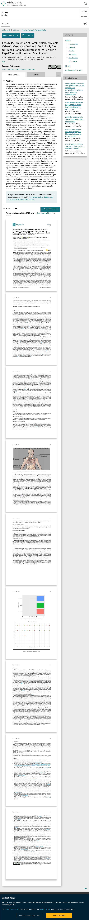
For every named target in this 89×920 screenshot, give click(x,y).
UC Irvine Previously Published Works (34, 30)
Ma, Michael (28, 57)
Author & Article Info (73, 70)
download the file (43, 213)
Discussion (73, 54)
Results (71, 51)
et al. (4, 61)
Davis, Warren (50, 57)
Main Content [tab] (13, 75)
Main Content (11, 208)
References (73, 61)
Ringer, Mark (12, 59)
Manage (83, 16)
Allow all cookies (59, 915)
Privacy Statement (11, 909)
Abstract (9, 80)
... (58, 75)
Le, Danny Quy (38, 57)
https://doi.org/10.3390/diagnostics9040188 (18, 69)
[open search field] (85, 3)
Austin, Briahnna (24, 59)
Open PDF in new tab (51, 209)
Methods (72, 47)
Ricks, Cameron (37, 59)
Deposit (84, 11)
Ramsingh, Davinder (15, 57)
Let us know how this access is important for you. (30, 198)
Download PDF (8, 35)
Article (68, 40)
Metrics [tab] (36, 75)
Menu (4, 24)
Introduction (73, 44)
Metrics (68, 66)
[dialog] (44, 907)
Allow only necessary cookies (29, 915)
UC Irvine (4, 15)
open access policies (36, 197)
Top (85, 888)
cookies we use (45, 909)
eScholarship (6, 30)
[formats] (17, 35)
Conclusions (73, 58)
